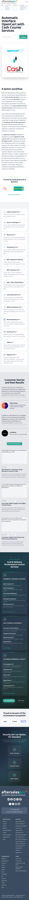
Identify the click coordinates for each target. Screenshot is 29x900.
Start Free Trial (8, 700)
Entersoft (4, 878)
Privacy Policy (19, 860)
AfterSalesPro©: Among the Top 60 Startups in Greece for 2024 (12, 470)
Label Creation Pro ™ (14, 212)
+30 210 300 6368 (14, 809)
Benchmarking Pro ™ (14, 319)
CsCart (3, 865)
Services (4, 823)
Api (2, 876)
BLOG (4, 839)
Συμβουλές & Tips (11, 500)
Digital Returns (19, 830)
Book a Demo (21, 700)
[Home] (2, 5)
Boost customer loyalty (8, 693)
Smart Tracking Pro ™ (14, 222)
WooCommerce (5, 860)
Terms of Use (18, 858)
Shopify (3, 867)
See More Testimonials (14, 444)
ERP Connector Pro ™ (14, 270)
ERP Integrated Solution (15, 259)
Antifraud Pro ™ (12, 332)
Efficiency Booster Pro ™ (15, 307)
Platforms (5, 828)
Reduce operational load (9, 612)
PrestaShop (4, 874)
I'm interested (23, 37)
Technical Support (7, 834)
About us (5, 821)
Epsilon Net (4, 880)
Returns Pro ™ (11, 235)
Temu (3, 872)
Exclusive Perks (6, 837)
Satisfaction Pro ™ (13, 247)
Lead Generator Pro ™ (14, 295)
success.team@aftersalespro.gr (14, 812)
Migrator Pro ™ (12, 355)
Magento (4, 858)
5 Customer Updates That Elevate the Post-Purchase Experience (13, 538)
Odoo (3, 887)
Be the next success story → (14, 194)
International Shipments (21, 826)
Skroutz (3, 869)
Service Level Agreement (21, 870)
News (9, 467)
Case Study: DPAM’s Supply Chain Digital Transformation (14, 504)
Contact (4, 832)
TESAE (3, 883)
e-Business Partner (7, 830)
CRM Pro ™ (10, 342)
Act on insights (6, 648)
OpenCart (4, 863)
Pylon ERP (4, 885)
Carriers (4, 826)
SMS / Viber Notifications (15, 282)
